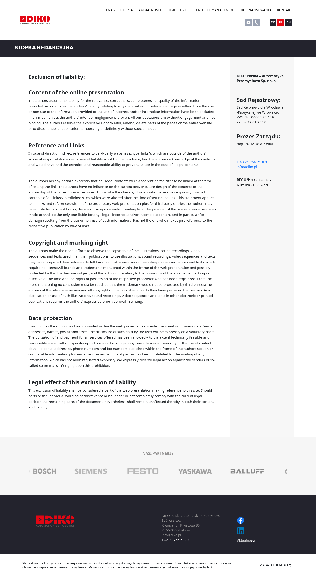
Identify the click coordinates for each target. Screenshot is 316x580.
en (288, 22)
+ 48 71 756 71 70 (175, 540)
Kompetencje (179, 10)
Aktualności (150, 10)
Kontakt (284, 10)
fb (240, 520)
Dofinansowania (256, 10)
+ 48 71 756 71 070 (252, 161)
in (240, 530)
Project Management (215, 10)
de (273, 22)
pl (281, 22)
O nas (110, 10)
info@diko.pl (247, 166)
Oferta (126, 10)
